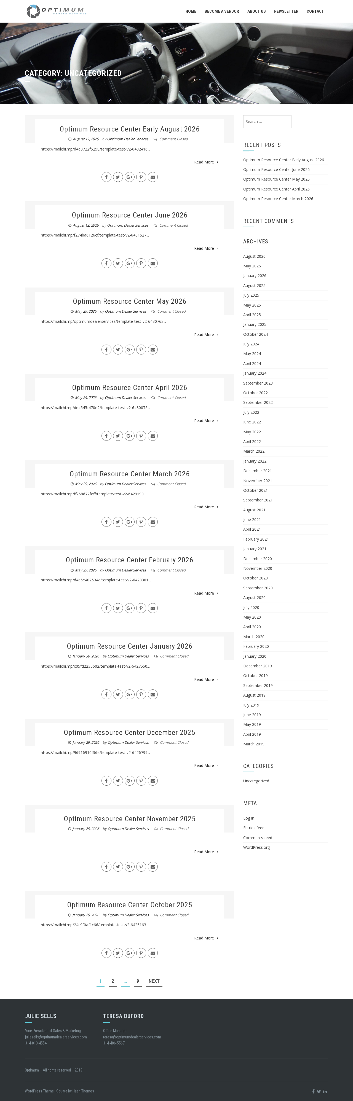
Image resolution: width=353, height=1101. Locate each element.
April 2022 (252, 441)
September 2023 (258, 383)
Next (154, 981)
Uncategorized (256, 780)
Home (191, 11)
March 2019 (253, 743)
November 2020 (257, 568)
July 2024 (251, 344)
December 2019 (257, 665)
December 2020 (257, 558)
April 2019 (252, 734)
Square (61, 1091)
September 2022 (258, 402)
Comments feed (257, 837)
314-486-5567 (114, 1043)
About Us (256, 11)
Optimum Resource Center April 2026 (129, 387)
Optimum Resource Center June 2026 (130, 215)
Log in (248, 818)
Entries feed (253, 827)
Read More (204, 162)
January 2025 (254, 324)
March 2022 (253, 451)
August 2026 (254, 256)
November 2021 (257, 480)
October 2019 (255, 675)
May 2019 (252, 724)
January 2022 (254, 461)
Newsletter (286, 11)
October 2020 (255, 578)
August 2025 (254, 285)
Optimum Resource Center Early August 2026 (130, 129)
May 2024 (252, 353)
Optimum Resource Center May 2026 (129, 301)
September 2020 (258, 587)
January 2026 (254, 275)
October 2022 (255, 392)
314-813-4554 (36, 1043)
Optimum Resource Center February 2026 (129, 560)
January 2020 (254, 656)
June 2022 (252, 422)
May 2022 (252, 431)
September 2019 (258, 685)
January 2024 (254, 373)
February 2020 (256, 646)
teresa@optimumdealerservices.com (132, 1037)
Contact (315, 11)
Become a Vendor (222, 11)
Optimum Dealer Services (127, 138)
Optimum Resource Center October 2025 (129, 905)
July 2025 (251, 295)
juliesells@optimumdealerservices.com (56, 1037)
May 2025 (252, 305)
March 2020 (253, 636)
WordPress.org (256, 847)
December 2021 (257, 470)
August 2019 (254, 695)
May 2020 (252, 617)
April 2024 (252, 363)
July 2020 (251, 607)
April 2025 (252, 314)
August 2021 (254, 509)
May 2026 (252, 265)
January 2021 (254, 548)
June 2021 (252, 519)
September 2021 (258, 500)
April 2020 (252, 626)
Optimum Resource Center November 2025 (130, 819)
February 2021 (256, 539)
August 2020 (254, 597)
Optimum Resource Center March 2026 (129, 474)
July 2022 (251, 412)
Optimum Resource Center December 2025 (129, 732)
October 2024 (255, 334)
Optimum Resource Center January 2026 (129, 646)
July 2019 (251, 705)
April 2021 (252, 529)
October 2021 (255, 490)
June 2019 (252, 714)
